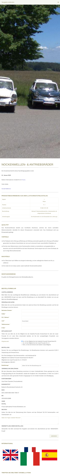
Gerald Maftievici (6, 188)
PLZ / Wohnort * (5, 317)
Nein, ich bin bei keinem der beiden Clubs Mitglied (36, 344)
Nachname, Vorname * (7, 310)
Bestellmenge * (5, 365)
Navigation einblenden (8, 2)
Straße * (4, 314)
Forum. (24, 179)
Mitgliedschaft (5, 341)
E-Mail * (3, 328)
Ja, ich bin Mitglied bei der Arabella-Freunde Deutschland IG (39, 341)
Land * (3, 321)
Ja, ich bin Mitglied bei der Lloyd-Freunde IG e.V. (36, 343)
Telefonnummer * (6, 324)
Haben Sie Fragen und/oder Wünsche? (11, 417)
